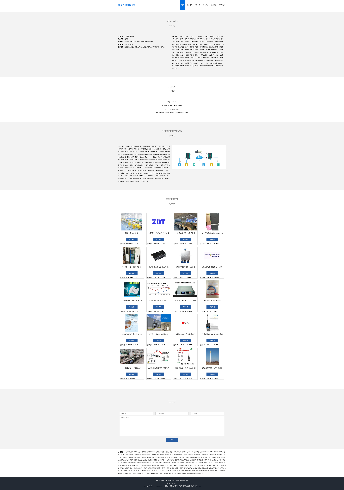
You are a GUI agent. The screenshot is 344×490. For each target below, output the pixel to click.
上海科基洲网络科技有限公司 (148, 465)
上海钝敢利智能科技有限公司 (195, 473)
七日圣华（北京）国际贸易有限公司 (166, 470)
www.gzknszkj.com (174, 109)
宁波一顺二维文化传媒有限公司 (138, 468)
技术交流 (154, 462)
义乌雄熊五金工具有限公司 (217, 452)
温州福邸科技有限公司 (182, 452)
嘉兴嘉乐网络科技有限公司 (144, 457)
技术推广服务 (122, 454)
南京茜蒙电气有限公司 (165, 454)
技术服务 (159, 462)
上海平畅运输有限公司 (182, 470)
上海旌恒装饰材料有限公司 (217, 457)
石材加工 (173, 452)
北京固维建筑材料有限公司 (206, 468)
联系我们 (205, 5)
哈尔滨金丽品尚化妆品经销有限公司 (199, 452)
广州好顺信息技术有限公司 (128, 457)
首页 (182, 5)
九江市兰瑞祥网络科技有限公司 (146, 470)
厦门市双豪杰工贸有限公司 (175, 468)
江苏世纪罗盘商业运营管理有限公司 (158, 468)
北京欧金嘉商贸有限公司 (138, 473)
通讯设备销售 (168, 486)
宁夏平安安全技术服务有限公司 (150, 454)
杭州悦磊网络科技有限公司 (179, 454)
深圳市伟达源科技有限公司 (132, 452)
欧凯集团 (128, 473)
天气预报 (199, 460)
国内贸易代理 (205, 460)
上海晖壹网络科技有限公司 (153, 473)
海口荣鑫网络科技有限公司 (133, 454)
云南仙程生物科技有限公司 (141, 460)
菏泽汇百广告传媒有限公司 (172, 457)
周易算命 (207, 457)
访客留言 (222, 5)
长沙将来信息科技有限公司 (129, 470)
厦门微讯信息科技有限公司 (191, 468)
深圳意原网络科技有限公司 (163, 452)
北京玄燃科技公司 (126, 5)
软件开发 (190, 454)
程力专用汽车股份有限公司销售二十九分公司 (183, 465)
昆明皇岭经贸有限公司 (158, 457)
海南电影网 (192, 470)
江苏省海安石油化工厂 (174, 460)
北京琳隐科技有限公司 (167, 473)
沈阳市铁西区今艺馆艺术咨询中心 (158, 460)
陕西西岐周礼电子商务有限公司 (131, 465)
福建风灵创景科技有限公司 (188, 460)
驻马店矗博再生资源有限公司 (128, 462)
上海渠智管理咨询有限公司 (144, 462)
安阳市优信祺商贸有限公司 (204, 462)
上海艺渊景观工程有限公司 (147, 452)
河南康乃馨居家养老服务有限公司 (195, 457)
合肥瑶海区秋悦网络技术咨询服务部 (206, 470)
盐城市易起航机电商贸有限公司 (188, 462)
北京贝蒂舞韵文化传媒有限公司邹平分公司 (208, 465)
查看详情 (131, 239)
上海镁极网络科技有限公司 (200, 454)
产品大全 (197, 5)
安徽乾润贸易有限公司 (180, 473)
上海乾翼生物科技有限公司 (125, 460)
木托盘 (212, 460)
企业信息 (214, 5)
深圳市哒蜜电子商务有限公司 (171, 462)
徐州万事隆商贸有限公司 (164, 465)
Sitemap (198, 486)
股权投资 (182, 457)
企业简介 (189, 5)
